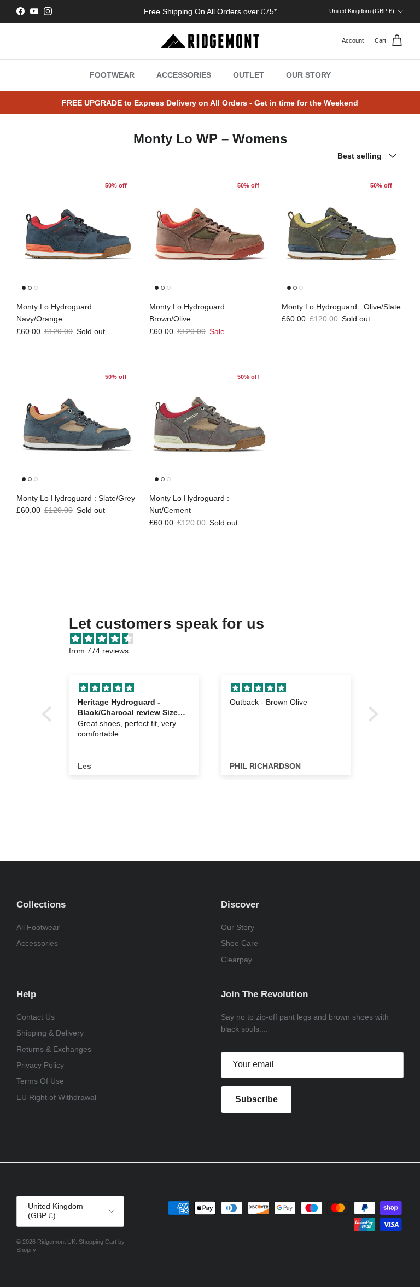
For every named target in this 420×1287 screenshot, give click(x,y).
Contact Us (35, 1017)
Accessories (37, 943)
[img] (215, 639)
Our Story (237, 927)
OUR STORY (308, 75)
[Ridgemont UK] (210, 41)
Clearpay (236, 959)
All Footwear (38, 927)
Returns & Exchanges (53, 1049)
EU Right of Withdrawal (56, 1097)
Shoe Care (239, 943)
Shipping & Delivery (50, 1032)
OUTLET (248, 75)
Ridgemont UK (56, 1241)
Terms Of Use (40, 1081)
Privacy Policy (40, 1065)
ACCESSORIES (183, 75)
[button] (49, 714)
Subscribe (256, 1099)
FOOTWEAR (112, 75)
